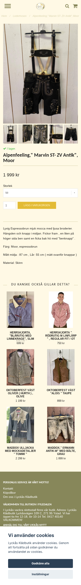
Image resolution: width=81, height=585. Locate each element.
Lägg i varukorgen (37, 205)
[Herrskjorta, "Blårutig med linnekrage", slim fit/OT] (20, 309)
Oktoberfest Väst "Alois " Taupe (61, 392)
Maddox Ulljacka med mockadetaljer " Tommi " (20, 451)
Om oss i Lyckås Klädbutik (20, 496)
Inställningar (40, 574)
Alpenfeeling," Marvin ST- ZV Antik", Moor (56, 16)
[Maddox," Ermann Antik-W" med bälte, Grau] (61, 425)
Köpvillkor (9, 492)
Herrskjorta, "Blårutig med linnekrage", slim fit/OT (20, 337)
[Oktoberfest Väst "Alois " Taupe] (61, 367)
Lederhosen (21, 16)
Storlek (7, 185)
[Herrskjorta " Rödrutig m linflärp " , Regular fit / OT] (61, 309)
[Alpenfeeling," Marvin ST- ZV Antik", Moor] (40, 74)
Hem (5, 16)
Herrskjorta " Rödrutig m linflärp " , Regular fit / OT (61, 335)
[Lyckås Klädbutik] (40, 6)
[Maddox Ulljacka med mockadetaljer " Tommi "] (20, 425)
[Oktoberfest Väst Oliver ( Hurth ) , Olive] (20, 367)
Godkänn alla (40, 563)
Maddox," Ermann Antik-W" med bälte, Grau (61, 451)
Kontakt (8, 488)
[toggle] (10, 6)
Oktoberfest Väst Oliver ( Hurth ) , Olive (20, 393)
